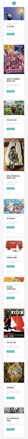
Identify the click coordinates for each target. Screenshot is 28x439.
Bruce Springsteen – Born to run (14, 177)
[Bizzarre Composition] (14, 279)
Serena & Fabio (12, 257)
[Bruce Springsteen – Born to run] (14, 154)
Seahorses (10, 387)
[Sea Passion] (14, 206)
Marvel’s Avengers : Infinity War (13, 80)
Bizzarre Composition (11, 288)
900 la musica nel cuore (13, 419)
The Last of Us (12, 120)
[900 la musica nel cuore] (14, 410)
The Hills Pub (11, 342)
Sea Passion (11, 218)
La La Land (10, 26)
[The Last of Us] (14, 107)
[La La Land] (14, 13)
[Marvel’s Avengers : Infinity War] (14, 59)
